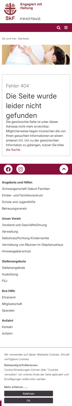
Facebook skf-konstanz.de (8, 169)
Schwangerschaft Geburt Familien (26, 189)
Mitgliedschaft (12, 304)
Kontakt (7, 327)
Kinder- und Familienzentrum (22, 195)
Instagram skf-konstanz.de (20, 169)
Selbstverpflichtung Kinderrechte (25, 238)
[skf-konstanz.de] (36, 11)
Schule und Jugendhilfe (18, 202)
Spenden (8, 310)
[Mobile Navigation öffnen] (66, 27)
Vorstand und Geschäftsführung (24, 225)
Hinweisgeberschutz (16, 251)
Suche (15, 150)
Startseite (23, 38)
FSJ (4, 281)
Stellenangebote (13, 268)
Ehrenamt (9, 297)
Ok (28, 400)
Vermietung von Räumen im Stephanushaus (32, 245)
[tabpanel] (36, 55)
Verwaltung (10, 231)
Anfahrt (7, 333)
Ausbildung (10, 274)
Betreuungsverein (14, 208)
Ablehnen (28, 393)
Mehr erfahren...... (16, 387)
